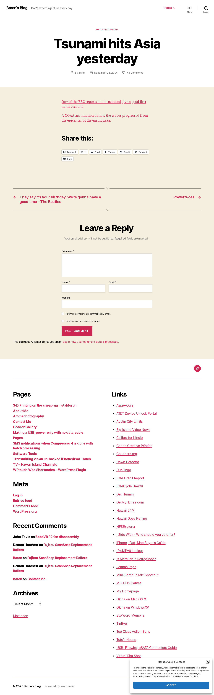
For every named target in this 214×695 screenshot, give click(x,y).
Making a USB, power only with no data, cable (48, 432)
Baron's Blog (16, 8)
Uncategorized (107, 29)
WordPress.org (25, 511)
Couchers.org (126, 454)
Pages (168, 7)
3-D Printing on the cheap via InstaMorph (44, 405)
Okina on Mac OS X (131, 599)
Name (66, 282)
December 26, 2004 (106, 72)
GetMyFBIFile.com (130, 502)
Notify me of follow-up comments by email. (88, 313)
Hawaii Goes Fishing (131, 518)
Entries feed (22, 501)
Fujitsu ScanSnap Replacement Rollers (57, 558)
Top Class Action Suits (133, 632)
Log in (17, 495)
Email (112, 282)
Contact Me (22, 422)
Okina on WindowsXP (132, 607)
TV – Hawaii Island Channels (35, 464)
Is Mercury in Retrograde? (136, 559)
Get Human (125, 494)
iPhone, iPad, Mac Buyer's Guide (141, 543)
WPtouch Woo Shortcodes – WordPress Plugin (49, 470)
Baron (81, 72)
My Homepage (127, 591)
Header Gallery (25, 427)
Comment (68, 251)
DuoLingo (123, 470)
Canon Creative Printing (134, 446)
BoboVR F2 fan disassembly (57, 537)
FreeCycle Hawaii (129, 486)
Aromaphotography (28, 416)
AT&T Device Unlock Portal (136, 413)
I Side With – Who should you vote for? (145, 535)
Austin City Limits (129, 421)
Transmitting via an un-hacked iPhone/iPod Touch (52, 459)
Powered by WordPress (59, 686)
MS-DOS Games (128, 583)
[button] (207, 661)
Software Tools (25, 454)
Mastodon (20, 616)
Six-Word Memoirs (130, 615)
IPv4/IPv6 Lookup (129, 551)
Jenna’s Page (126, 567)
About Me (20, 411)
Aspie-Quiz (124, 405)
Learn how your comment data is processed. (91, 341)
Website (66, 297)
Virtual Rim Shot (128, 656)
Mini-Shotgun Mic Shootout (137, 575)
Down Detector (127, 462)
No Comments (135, 72)
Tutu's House (126, 640)
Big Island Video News (133, 430)
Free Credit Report (130, 478)
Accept (171, 685)
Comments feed (25, 506)
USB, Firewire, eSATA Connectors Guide (146, 648)
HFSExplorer (125, 527)
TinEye (121, 624)
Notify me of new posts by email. (82, 321)
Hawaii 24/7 (125, 510)
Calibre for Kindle (129, 438)
